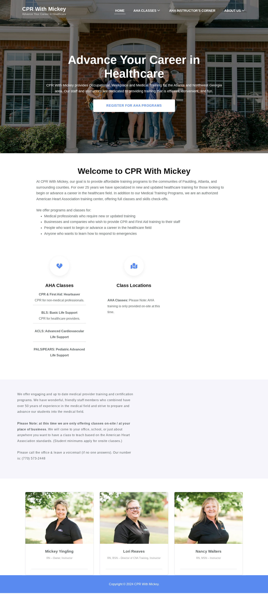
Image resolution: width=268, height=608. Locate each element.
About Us (232, 10)
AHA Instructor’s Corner (192, 10)
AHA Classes (144, 10)
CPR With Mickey (44, 9)
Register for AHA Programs (134, 105)
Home (120, 10)
